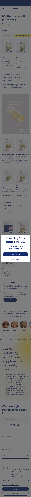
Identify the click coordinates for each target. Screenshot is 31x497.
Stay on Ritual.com (15, 259)
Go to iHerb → (15, 254)
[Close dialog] (29, 235)
